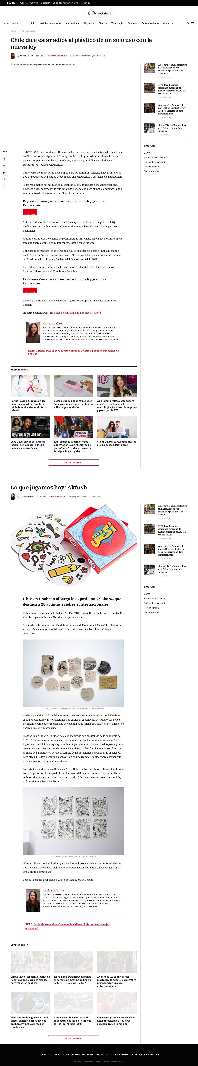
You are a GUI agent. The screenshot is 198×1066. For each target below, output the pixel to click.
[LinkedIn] (4, 172)
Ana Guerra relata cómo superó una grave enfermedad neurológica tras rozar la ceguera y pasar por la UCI (117, 405)
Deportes (132, 23)
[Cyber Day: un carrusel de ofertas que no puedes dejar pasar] (117, 427)
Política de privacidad (154, 162)
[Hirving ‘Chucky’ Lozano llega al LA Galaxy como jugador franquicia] (149, 128)
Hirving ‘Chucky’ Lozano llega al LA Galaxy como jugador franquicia (172, 128)
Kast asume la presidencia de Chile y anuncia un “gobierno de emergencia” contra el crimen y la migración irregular (72, 446)
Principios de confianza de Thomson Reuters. (75, 312)
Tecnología (117, 23)
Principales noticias (57, 56)
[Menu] (192, 23)
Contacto (168, 23)
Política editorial (151, 166)
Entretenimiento (150, 23)
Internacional (72, 23)
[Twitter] (4, 166)
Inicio (32, 23)
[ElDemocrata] (99, 13)
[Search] (188, 23)
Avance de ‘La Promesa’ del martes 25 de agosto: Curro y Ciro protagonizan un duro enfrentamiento (56, 3)
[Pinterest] (4, 179)
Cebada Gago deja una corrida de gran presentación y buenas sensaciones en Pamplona (116, 1020)
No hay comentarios (81, 56)
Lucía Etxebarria (26, 497)
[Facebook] (4, 159)
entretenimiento (57, 497)
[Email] (4, 186)
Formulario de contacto (155, 157)
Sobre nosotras (151, 171)
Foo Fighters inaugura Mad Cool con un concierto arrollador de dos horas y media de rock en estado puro (29, 1022)
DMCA (147, 153)
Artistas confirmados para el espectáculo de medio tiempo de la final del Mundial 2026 (72, 1020)
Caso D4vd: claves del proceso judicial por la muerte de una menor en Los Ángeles (28, 444)
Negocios (89, 23)
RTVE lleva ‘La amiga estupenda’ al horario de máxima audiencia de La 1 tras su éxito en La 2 (172, 89)
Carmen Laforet (26, 56)
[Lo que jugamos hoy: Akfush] (74, 545)
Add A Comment (73, 462)
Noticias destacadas (50, 23)
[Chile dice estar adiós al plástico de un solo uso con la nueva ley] (74, 104)
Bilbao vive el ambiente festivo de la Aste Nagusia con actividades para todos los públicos (172, 69)
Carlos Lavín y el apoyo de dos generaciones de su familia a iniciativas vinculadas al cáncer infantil (29, 405)
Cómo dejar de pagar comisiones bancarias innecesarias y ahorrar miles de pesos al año (73, 404)
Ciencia (103, 23)
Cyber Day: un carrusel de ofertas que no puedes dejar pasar (116, 443)
